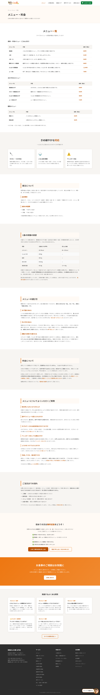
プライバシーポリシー (80, 663)
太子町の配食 (39, 663)
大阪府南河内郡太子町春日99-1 (17, 660)
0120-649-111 (19, 658)
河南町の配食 (39, 666)
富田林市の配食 (39, 672)
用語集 (57, 666)
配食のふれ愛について (80, 653)
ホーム (9, 10)
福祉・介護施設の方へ (61, 655)
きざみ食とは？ (31, 431)
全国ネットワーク (79, 655)
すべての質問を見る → (50, 636)
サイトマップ (78, 666)
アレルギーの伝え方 (40, 441)
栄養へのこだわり (40, 655)
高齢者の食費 (42, 381)
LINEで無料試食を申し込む (38, 549)
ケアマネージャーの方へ (61, 658)
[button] (90, 691)
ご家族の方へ (59, 653)
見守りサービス (67, 3)
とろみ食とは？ (42, 451)
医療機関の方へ (59, 661)
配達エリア (59, 3)
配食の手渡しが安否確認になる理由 (56, 460)
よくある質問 (34, 464)
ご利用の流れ (51, 3)
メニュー (44, 3)
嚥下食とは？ (51, 329)
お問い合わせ (76, 3)
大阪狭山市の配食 (40, 674)
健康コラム (58, 663)
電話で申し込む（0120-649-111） (61, 549)
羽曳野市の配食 (39, 669)
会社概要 (77, 658)
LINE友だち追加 (87, 3)
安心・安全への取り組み (41, 682)
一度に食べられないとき (56, 318)
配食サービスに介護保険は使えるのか (52, 378)
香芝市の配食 (39, 677)
